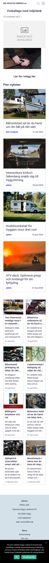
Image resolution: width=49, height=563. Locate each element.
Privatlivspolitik (29, 557)
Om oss (24, 538)
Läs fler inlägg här (24, 76)
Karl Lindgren (12, 132)
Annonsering (24, 534)
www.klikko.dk (26, 522)
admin (9, 185)
